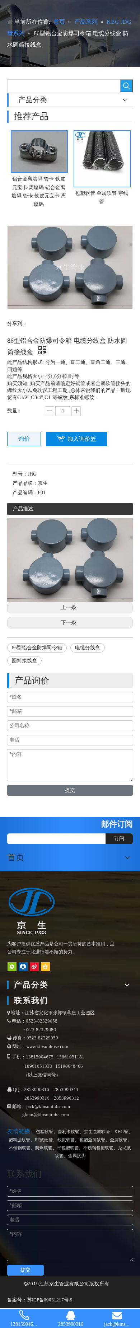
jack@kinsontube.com (48, 1106)
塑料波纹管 (19, 1139)
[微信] (12, 966)
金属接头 (76, 1155)
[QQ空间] (45, 966)
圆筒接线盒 (24, 660)
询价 (24, 439)
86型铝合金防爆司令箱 (37, 647)
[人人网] (23, 966)
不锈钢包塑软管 (98, 1147)
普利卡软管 (68, 1131)
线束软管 (66, 1139)
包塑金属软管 (92, 1139)
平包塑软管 (68, 1147)
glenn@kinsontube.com (45, 1114)
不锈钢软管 (20, 1147)
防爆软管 (43, 1147)
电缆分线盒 (87, 647)
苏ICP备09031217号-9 (50, 1300)
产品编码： (25, 492)
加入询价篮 (81, 439)
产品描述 (23, 508)
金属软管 (118, 1139)
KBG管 (121, 1131)
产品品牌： (25, 483)
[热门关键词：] (126, 85)
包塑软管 (44, 1131)
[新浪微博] (34, 966)
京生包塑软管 (97, 1131)
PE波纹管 (44, 1139)
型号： (20, 474)
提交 (70, 790)
